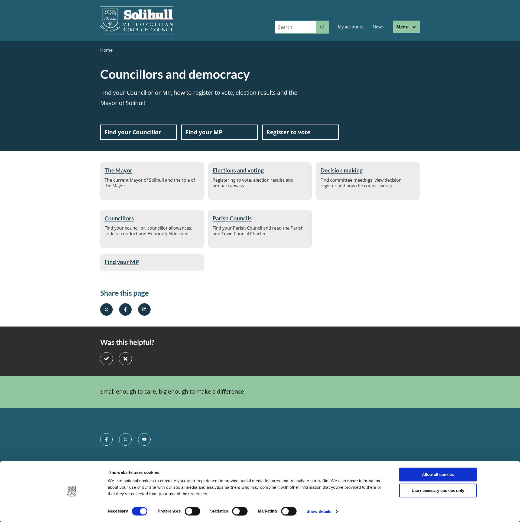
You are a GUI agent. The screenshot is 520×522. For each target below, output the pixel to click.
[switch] (192, 511)
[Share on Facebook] (125, 309)
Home (106, 50)
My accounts (350, 27)
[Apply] (322, 27)
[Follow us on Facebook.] (106, 439)
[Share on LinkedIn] (144, 309)
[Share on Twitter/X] (106, 309)
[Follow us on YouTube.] (144, 439)
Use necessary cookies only (438, 490)
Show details (319, 511)
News (378, 27)
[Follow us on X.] (125, 439)
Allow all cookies (438, 474)
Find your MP (122, 261)
